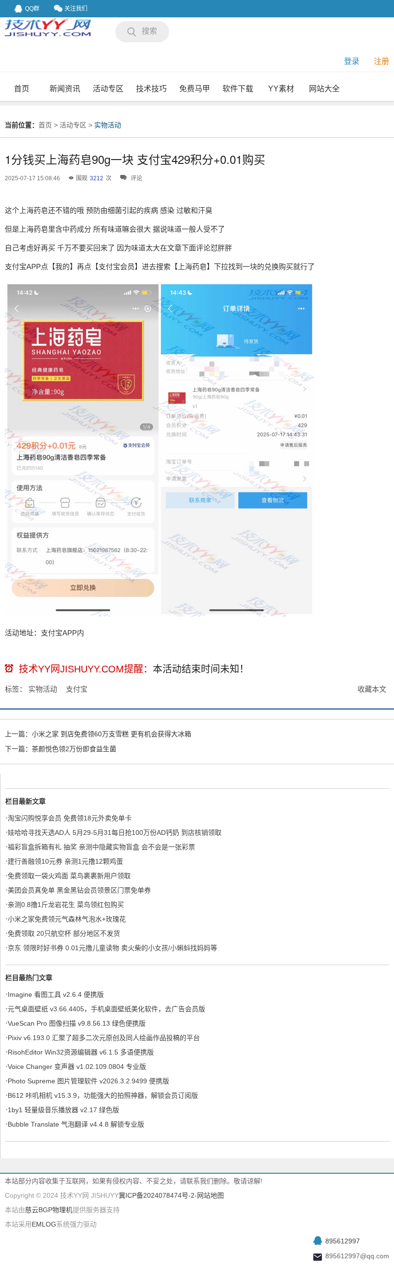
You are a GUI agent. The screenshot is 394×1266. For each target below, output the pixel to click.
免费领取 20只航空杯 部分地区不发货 (64, 933)
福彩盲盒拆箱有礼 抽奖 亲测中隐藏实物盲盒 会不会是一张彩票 (101, 847)
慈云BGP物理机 (49, 1210)
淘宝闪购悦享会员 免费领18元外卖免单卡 (70, 818)
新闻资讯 (64, 89)
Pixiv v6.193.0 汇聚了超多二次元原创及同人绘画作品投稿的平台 (104, 1038)
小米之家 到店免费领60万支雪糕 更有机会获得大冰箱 (111, 734)
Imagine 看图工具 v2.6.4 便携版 (56, 994)
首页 (21, 89)
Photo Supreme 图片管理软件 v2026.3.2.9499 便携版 (88, 1081)
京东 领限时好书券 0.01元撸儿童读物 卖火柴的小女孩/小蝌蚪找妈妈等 (112, 948)
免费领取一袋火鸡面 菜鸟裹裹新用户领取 (69, 876)
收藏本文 (371, 689)
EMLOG (44, 1224)
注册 (381, 61)
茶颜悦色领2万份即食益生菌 (74, 749)
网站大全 (324, 89)
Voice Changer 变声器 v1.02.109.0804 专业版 (77, 1066)
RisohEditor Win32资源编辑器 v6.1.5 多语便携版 (81, 1052)
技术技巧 (151, 89)
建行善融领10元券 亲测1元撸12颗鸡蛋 (65, 861)
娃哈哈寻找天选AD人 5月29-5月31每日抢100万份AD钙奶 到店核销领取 (115, 832)
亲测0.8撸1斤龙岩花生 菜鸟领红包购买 (66, 904)
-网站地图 (209, 1195)
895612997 (342, 1241)
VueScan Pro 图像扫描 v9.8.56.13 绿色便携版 (77, 1023)
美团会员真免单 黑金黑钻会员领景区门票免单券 (79, 890)
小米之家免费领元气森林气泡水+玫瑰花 (67, 919)
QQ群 (32, 8)
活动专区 (108, 89)
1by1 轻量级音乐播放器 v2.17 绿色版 (63, 1110)
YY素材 (281, 89)
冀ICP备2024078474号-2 (157, 1195)
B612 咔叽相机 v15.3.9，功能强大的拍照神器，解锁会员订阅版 (103, 1095)
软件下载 (237, 89)
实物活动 (107, 125)
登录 (351, 61)
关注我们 (75, 8)
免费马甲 (194, 89)
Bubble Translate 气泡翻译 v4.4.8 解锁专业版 (76, 1124)
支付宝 (76, 689)
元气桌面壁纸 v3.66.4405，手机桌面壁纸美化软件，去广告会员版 (106, 1009)
